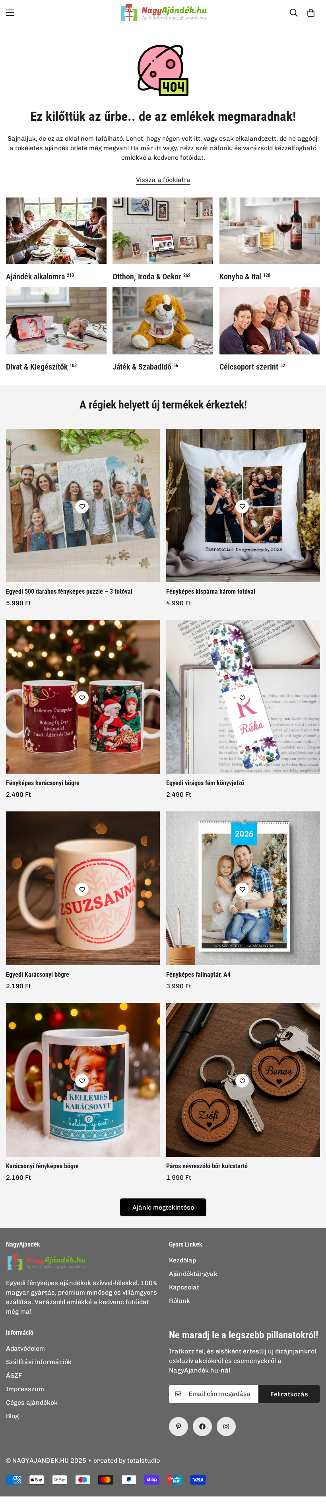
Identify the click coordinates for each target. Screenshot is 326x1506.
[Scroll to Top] (310, 1463)
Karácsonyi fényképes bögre (42, 1166)
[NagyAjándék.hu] (163, 12)
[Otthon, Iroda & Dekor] (163, 231)
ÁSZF (14, 1375)
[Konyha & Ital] (269, 231)
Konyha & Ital (244, 276)
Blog (12, 1416)
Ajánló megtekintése (163, 1207)
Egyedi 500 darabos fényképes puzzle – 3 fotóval (69, 591)
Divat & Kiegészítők (41, 367)
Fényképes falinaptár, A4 (198, 974)
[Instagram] (226, 1426)
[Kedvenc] (82, 506)
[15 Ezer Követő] (202, 1426)
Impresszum (25, 1389)
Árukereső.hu (176, 1501)
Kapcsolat (184, 1287)
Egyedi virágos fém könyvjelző (205, 783)
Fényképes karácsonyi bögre (43, 783)
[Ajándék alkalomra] (56, 231)
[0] (311, 13)
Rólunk (179, 1301)
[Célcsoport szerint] (269, 320)
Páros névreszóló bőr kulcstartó (207, 1166)
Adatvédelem (25, 1348)
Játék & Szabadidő (145, 367)
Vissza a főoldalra (163, 180)
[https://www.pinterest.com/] (178, 1426)
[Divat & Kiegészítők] (56, 320)
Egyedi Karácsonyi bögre (37, 974)
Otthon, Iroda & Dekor (151, 276)
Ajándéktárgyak (193, 1274)
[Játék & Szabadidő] (163, 320)
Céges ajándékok (32, 1402)
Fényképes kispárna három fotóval (210, 591)
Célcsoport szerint (252, 367)
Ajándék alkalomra (40, 276)
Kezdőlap (182, 1260)
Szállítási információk (39, 1362)
